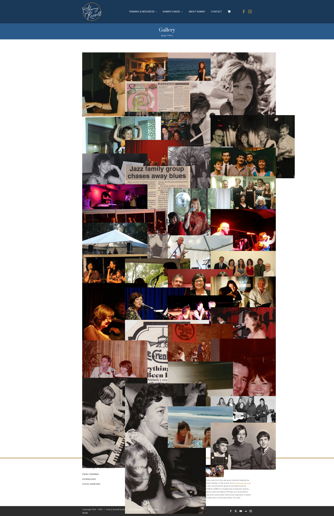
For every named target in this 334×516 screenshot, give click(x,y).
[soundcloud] (245, 511)
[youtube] (241, 511)
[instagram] (250, 11)
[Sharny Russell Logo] (92, 3)
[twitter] (236, 511)
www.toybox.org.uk (243, 483)
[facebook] (244, 11)
